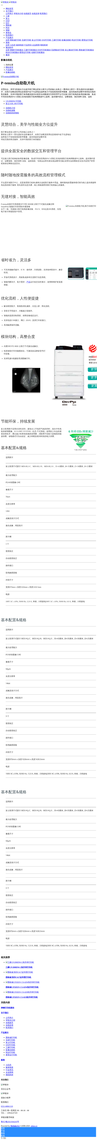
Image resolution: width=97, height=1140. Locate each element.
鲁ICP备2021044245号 (10, 1122)
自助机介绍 (10, 108)
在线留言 (9, 1023)
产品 (28, 282)
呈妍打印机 (10, 1040)
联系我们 (9, 1028)
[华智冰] (48, 2)
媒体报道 (9, 1067)
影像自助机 (10, 72)
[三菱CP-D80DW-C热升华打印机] (20, 962)
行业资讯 (9, 1070)
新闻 (3, 1060)
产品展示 (9, 70)
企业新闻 (9, 1072)
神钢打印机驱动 (7, 1008)
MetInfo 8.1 (15, 1126)
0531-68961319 (7, 1106)
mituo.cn (34, 1126)
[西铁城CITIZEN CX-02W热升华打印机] (23, 982)
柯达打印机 (10, 1052)
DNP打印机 (10, 1045)
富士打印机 (10, 1042)
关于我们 (5, 1013)
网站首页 (9, 9)
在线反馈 (9, 1025)
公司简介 (9, 1018)
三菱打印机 (10, 1047)
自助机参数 (10, 110)
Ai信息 (8, 1065)
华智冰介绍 (10, 1020)
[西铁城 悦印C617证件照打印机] (19, 972)
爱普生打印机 (11, 1055)
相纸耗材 (9, 1075)
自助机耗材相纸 (12, 113)
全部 (7, 40)
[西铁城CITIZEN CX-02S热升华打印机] (22, 992)
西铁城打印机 (11, 1037)
